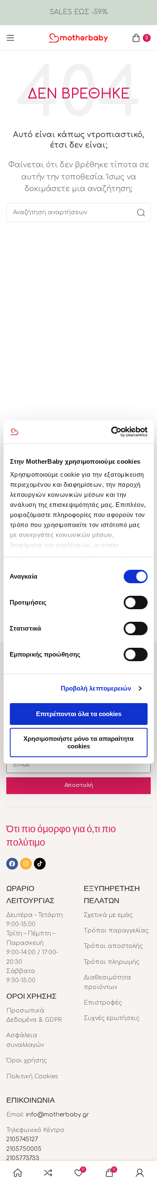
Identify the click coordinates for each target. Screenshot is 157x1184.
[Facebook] (12, 864)
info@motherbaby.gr (57, 1114)
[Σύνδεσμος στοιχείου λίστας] (38, 1015)
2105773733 (22, 1158)
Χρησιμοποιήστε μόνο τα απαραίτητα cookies (78, 742)
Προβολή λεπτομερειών (96, 688)
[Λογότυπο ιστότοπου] (78, 37)
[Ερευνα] (141, 212)
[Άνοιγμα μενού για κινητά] (10, 37)
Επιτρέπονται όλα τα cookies (78, 713)
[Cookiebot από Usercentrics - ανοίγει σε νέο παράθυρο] (111, 431)
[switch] (135, 602)
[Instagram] (26, 864)
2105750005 (23, 1149)
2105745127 (22, 1139)
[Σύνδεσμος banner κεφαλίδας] (78, 12)
